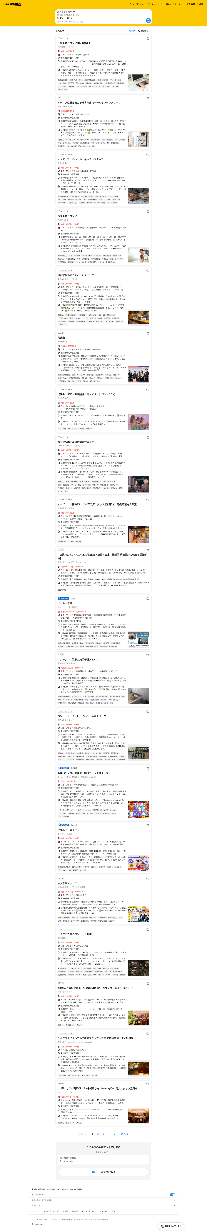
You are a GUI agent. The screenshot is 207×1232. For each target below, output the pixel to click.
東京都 (46, 1211)
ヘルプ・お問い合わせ (40, 1219)
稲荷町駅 (75, 1211)
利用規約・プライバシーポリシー (74, 1219)
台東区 (65, 1211)
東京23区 (55, 1211)
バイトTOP (36, 1211)
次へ (123, 1134)
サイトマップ (55, 1219)
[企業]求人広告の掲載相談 (98, 1219)
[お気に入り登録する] (148, 38)
